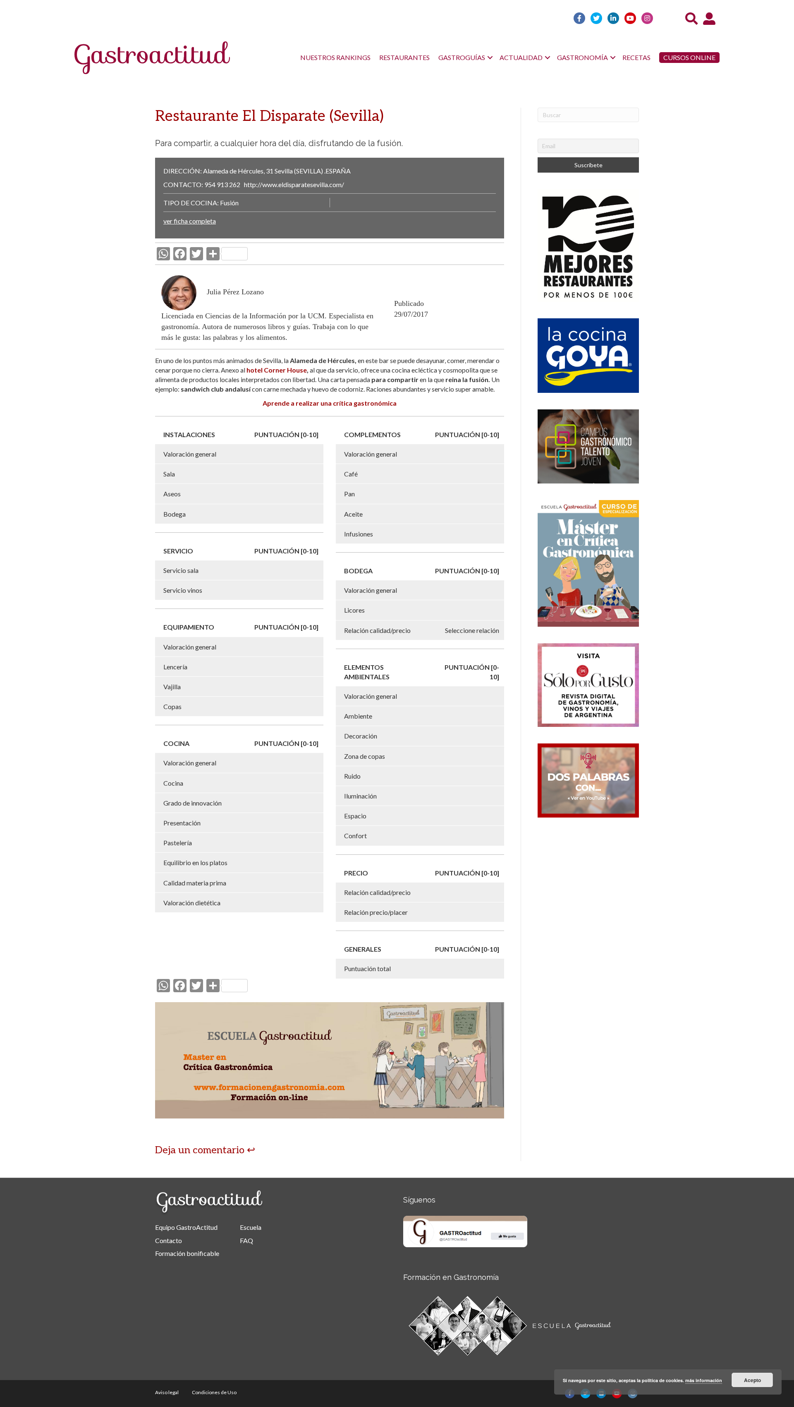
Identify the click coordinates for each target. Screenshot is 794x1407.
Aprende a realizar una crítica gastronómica (330, 403)
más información (703, 1380)
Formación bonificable (187, 1253)
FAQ (246, 1240)
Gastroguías (461, 57)
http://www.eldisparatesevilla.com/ (294, 184)
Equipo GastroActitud (186, 1227)
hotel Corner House (276, 370)
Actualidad (521, 57)
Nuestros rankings (335, 57)
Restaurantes (404, 57)
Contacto (168, 1240)
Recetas (636, 57)
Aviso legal (167, 1392)
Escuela (250, 1227)
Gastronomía (582, 57)
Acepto (752, 1380)
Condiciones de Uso (214, 1392)
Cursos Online (689, 57)
